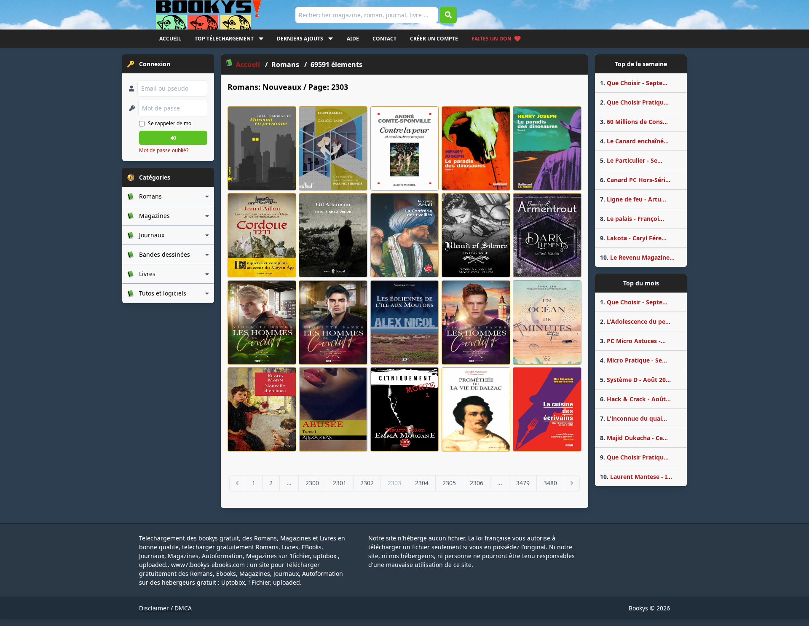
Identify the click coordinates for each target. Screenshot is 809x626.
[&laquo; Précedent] (237, 483)
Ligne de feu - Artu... (633, 199)
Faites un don (491, 38)
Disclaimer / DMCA (165, 608)
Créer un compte (434, 38)
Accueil (170, 38)
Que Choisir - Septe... (633, 83)
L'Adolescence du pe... (635, 321)
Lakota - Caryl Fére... (633, 238)
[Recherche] (448, 15)
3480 (550, 483)
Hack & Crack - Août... (635, 399)
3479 (523, 483)
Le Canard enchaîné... (634, 141)
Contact (384, 38)
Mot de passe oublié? (163, 150)
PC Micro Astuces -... (633, 341)
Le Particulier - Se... (631, 160)
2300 (312, 483)
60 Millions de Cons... (634, 122)
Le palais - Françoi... (632, 219)
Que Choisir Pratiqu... (634, 102)
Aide (353, 38)
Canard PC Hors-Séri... (635, 180)
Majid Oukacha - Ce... (634, 438)
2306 (476, 483)
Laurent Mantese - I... (636, 477)
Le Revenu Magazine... (637, 257)
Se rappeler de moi (170, 123)
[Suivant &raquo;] (572, 483)
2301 (339, 483)
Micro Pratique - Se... (633, 360)
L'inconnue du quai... (633, 418)
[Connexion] (173, 138)
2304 (422, 483)
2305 (449, 483)
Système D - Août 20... (635, 380)
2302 (367, 483)
